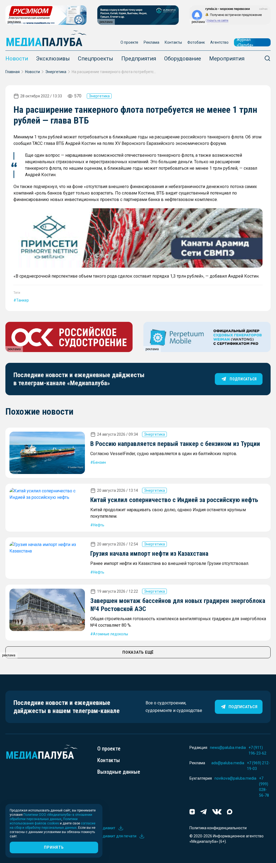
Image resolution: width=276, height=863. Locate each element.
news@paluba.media (228, 747)
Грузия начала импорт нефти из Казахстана (149, 553)
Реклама (151, 42)
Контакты (173, 42)
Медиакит (106, 828)
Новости (16, 58)
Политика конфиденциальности (218, 828)
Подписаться (243, 707)
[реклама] (138, 238)
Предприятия (138, 58)
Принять (54, 847)
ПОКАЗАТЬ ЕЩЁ (138, 652)
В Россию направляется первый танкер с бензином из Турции (175, 444)
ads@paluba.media (227, 763)
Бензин (99, 462)
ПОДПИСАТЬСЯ (243, 379)
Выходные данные (118, 772)
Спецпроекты (95, 58)
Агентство (219, 42)
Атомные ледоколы (110, 634)
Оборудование (182, 58)
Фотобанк (196, 42)
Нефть (98, 525)
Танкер (22, 300)
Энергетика (55, 72)
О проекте (129, 42)
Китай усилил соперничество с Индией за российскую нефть (174, 500)
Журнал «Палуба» (245, 42)
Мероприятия (226, 58)
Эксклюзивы (53, 58)
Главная (12, 72)
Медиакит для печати (116, 836)
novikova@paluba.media (235, 778)
